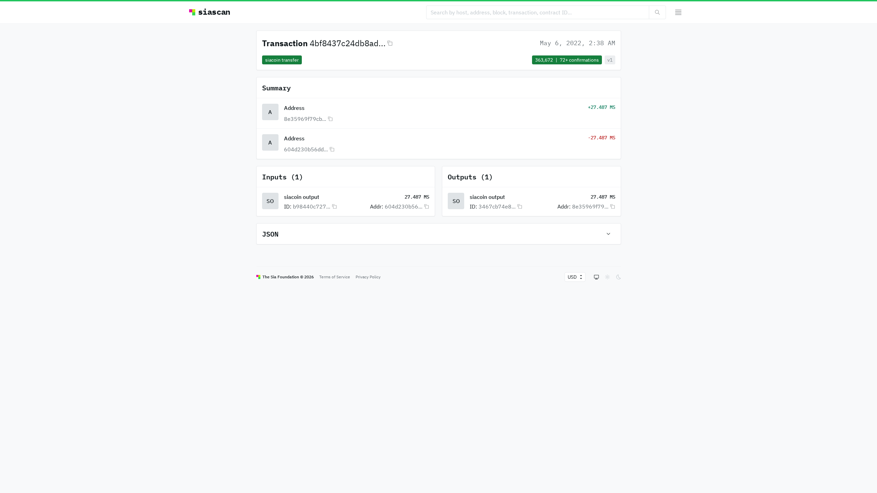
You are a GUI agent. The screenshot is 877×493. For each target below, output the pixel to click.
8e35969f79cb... (305, 118)
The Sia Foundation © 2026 (288, 276)
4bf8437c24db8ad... (348, 43)
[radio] (596, 277)
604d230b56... (403, 206)
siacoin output (301, 196)
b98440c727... (311, 206)
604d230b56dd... (306, 149)
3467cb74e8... (497, 206)
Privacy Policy (368, 276)
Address (294, 107)
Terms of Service (334, 276)
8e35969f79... (590, 206)
